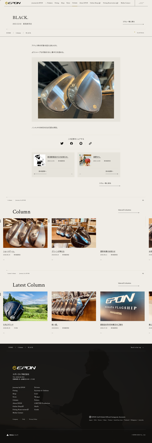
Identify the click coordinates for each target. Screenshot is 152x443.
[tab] (49, 3)
